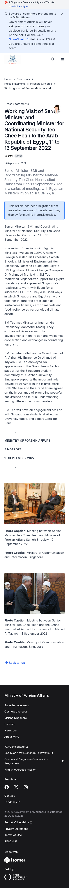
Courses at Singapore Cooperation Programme (26, 761)
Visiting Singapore (15, 718)
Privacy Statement (16, 828)
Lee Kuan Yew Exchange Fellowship (27, 753)
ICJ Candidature (16, 747)
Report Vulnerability (16, 823)
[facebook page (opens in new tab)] (6, 787)
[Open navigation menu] (62, 59)
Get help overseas (16, 711)
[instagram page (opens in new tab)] (26, 787)
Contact (9, 795)
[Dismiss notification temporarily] (62, 13)
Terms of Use (13, 835)
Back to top (17, 662)
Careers (9, 724)
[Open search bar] (52, 59)
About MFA (11, 736)
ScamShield (19, 39)
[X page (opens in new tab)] (16, 787)
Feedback (12, 802)
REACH (10, 842)
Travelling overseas (16, 705)
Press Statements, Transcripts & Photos (28, 83)
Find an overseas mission (20, 769)
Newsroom (23, 79)
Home (8, 79)
